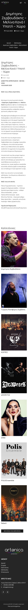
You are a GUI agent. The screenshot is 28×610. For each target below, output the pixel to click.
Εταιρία (3, 565)
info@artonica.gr (8, 587)
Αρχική (9, 43)
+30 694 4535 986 (8, 585)
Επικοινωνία (5, 572)
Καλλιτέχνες (5, 567)
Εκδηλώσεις (17, 43)
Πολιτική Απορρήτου (14, 606)
